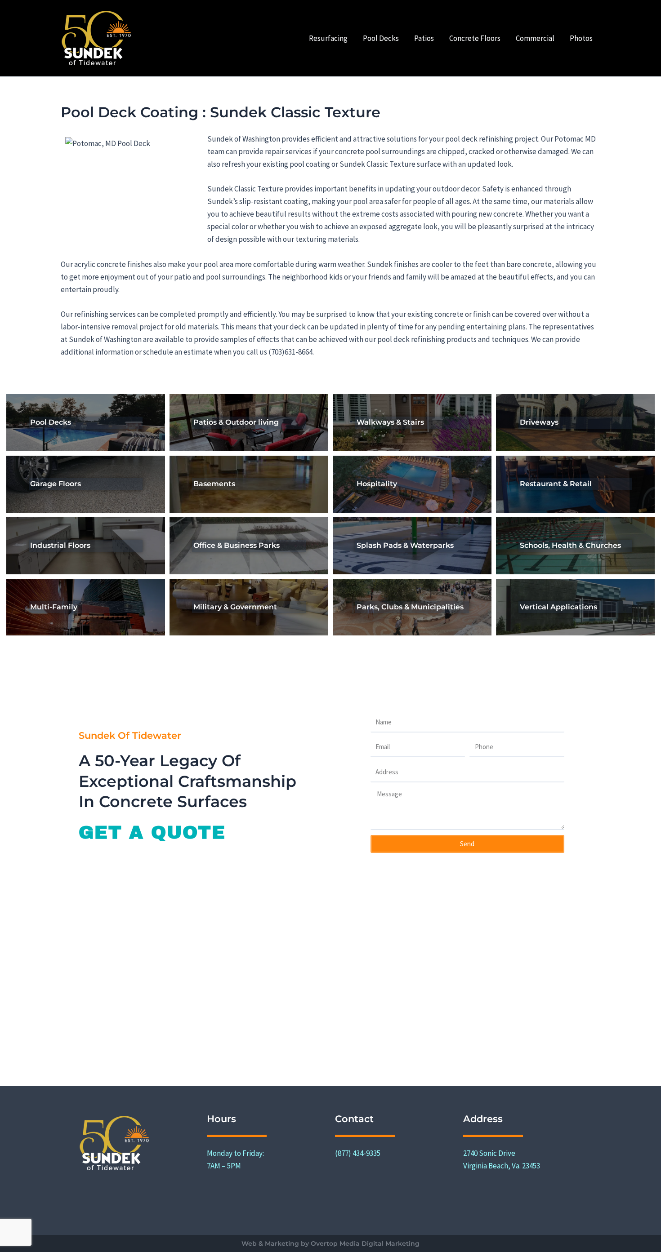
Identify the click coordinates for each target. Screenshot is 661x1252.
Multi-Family (53, 607)
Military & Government (235, 607)
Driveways (539, 422)
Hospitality (377, 483)
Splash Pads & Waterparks (405, 545)
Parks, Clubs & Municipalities (410, 607)
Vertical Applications (558, 607)
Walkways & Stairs (390, 422)
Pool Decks (50, 422)
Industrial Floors (60, 545)
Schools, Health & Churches (570, 545)
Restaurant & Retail (556, 483)
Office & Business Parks (236, 545)
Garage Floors (55, 483)
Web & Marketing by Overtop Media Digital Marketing (330, 1243)
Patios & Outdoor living (236, 422)
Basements (214, 483)
